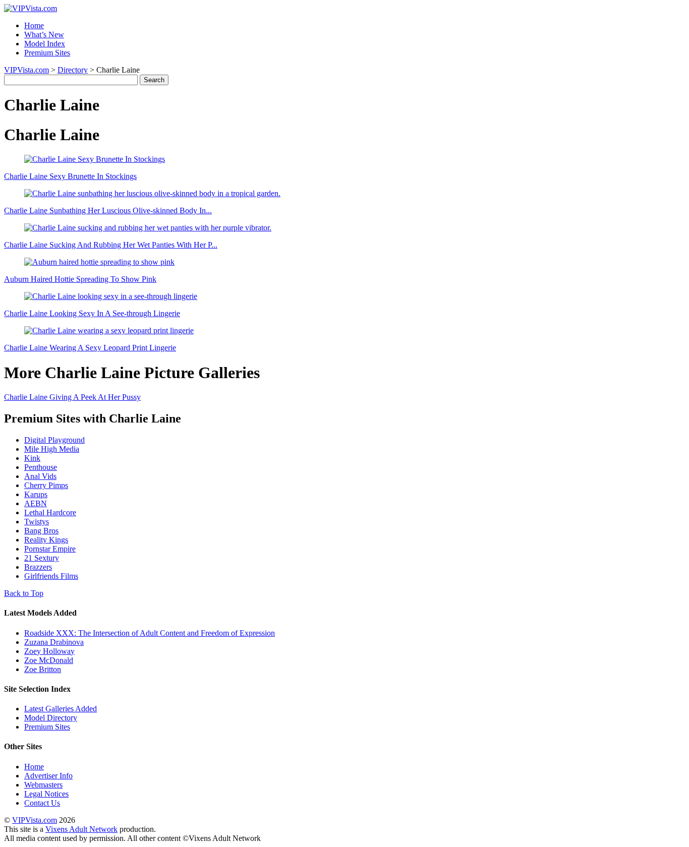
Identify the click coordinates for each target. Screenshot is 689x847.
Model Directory (50, 717)
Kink (32, 458)
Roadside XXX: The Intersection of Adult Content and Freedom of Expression (149, 633)
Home (34, 25)
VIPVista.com (26, 70)
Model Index (44, 43)
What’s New (44, 34)
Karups (35, 494)
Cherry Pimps (46, 485)
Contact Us (42, 803)
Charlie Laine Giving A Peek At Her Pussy (72, 397)
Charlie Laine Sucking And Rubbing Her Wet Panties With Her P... (110, 244)
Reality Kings (46, 539)
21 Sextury (41, 558)
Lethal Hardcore (50, 512)
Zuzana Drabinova (54, 642)
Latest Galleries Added (60, 708)
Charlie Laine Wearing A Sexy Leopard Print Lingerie (90, 347)
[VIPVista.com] (30, 8)
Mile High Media (51, 449)
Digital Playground (54, 440)
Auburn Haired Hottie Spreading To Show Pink (80, 279)
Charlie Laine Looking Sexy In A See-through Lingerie (92, 313)
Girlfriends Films (51, 576)
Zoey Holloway (49, 651)
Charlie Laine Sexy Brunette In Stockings (70, 176)
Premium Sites (47, 52)
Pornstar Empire (50, 548)
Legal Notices (46, 794)
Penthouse (40, 467)
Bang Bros (41, 530)
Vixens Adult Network (81, 829)
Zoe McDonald (48, 660)
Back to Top (23, 593)
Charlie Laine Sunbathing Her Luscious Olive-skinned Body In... (108, 210)
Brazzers (38, 567)
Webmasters (43, 784)
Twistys (36, 521)
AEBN (35, 503)
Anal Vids (40, 476)
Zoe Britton (42, 669)
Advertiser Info (48, 775)
